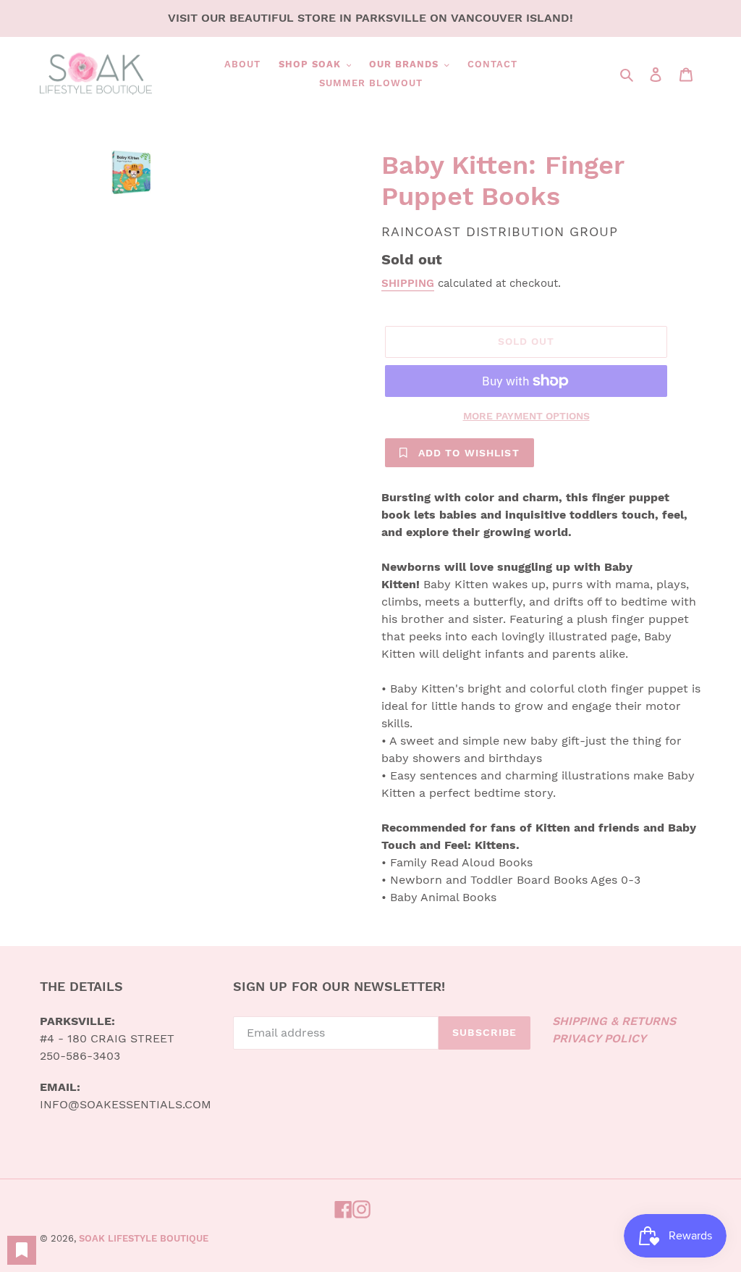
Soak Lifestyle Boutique (143, 1238)
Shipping (407, 283)
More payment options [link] (526, 416)
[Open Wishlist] (21, 1250)
